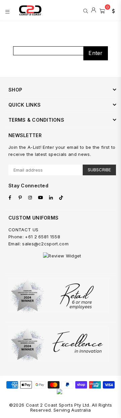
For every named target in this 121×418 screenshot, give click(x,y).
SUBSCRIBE (99, 169)
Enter (95, 53)
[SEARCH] (85, 10)
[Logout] (93, 10)
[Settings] (112, 10)
